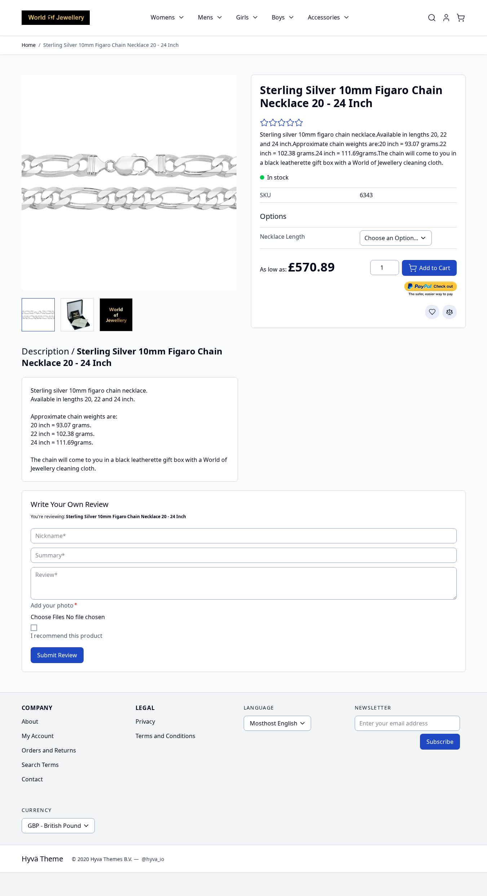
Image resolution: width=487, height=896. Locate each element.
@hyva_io (153, 859)
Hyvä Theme (42, 859)
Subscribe (439, 742)
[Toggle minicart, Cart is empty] (460, 17)
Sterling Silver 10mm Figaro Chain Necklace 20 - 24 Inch (111, 44)
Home (29, 44)
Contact (32, 779)
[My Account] (446, 17)
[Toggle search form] (431, 17)
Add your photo (52, 605)
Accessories (324, 17)
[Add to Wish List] (432, 312)
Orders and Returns (49, 750)
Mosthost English (273, 723)
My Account (38, 736)
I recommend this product (66, 636)
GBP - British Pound (54, 826)
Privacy (145, 721)
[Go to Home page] (56, 17)
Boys (278, 17)
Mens (205, 17)
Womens (163, 17)
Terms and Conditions (165, 736)
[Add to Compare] (449, 312)
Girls (242, 17)
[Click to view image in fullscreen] (129, 182)
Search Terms (40, 765)
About (30, 721)
